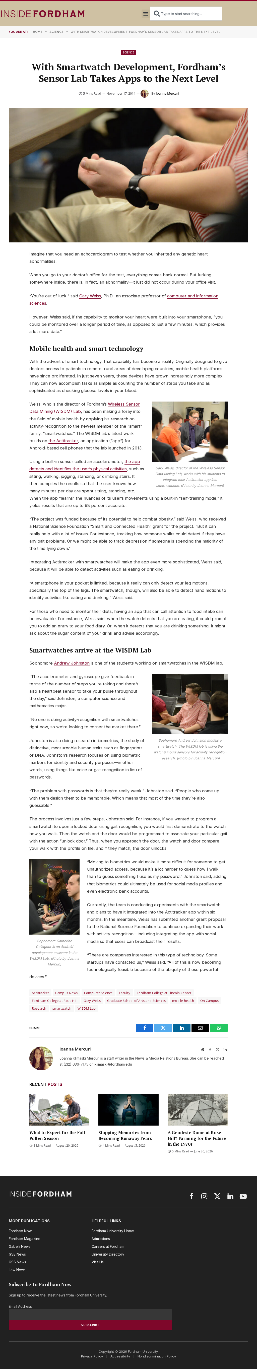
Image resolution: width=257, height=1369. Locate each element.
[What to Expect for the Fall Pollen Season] (59, 1110)
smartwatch (61, 1008)
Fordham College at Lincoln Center (164, 993)
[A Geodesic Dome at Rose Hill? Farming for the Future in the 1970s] (198, 1110)
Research (39, 1008)
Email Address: (21, 1306)
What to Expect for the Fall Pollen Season (57, 1135)
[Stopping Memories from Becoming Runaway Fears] (128, 1110)
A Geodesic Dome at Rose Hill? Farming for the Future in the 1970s (197, 1138)
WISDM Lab (87, 1008)
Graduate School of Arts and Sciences (136, 1000)
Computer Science (98, 993)
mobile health (183, 1000)
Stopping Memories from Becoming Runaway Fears (125, 1135)
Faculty (125, 993)
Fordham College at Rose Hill (54, 1000)
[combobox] (186, 14)
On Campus (209, 1000)
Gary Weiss (90, 295)
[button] (146, 14)
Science (128, 52)
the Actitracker (63, 440)
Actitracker (40, 993)
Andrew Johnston (72, 663)
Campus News (66, 993)
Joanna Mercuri (167, 93)
